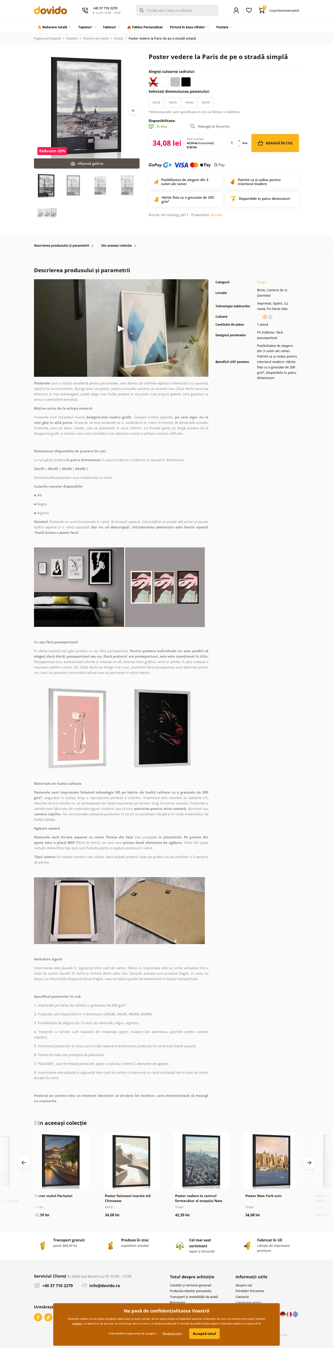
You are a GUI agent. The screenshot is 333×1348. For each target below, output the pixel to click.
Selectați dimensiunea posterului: (180, 91)
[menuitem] (54, 27)
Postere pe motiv (96, 38)
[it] (289, 1314)
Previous (24, 1162)
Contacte (242, 1297)
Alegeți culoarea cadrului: (172, 71)
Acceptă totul (204, 1333)
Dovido (216, 214)
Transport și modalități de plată (194, 1297)
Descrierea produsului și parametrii (61, 245)
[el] (295, 1314)
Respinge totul (172, 1333)
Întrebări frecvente (250, 1291)
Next (132, 110)
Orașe (118, 38)
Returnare (177, 1302)
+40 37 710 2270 (57, 1285)
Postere (72, 38)
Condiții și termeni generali (190, 1285)
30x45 (173, 102)
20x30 (156, 102)
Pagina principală (47, 38)
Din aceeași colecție (116, 245)
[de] (283, 1314)
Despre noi (244, 1285)
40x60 (189, 102)
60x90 (206, 102)
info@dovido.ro (104, 1285)
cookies (77, 1323)
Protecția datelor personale (190, 1291)
